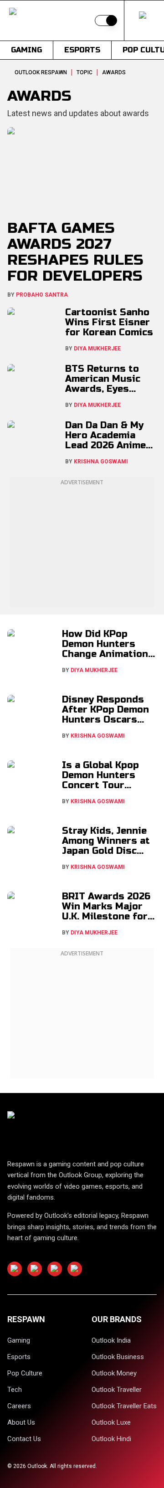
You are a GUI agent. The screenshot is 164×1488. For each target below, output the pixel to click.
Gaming (26, 50)
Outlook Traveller (117, 1389)
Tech (14, 1389)
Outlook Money (114, 1373)
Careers (19, 1406)
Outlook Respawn (41, 72)
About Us (21, 1422)
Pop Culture (24, 1373)
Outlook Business (118, 1357)
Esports (82, 50)
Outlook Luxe (111, 1422)
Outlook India (111, 1340)
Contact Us (24, 1439)
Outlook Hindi (111, 1439)
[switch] (106, 20)
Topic (84, 72)
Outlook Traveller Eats (124, 1406)
